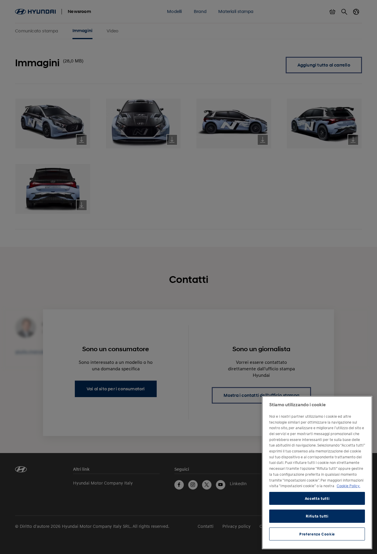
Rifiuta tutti (317, 516)
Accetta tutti (317, 498)
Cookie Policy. (348, 485)
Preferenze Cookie (317, 534)
